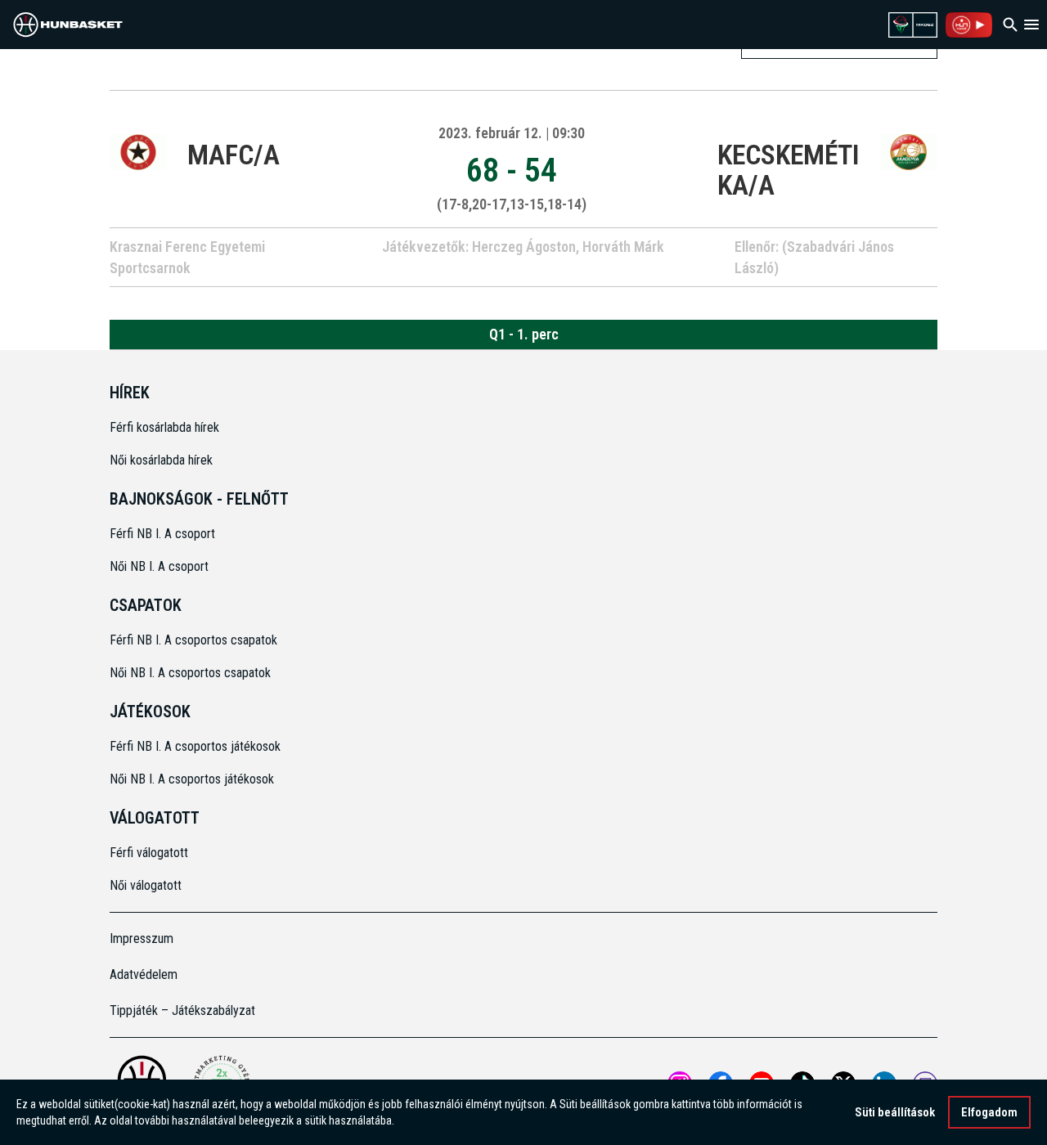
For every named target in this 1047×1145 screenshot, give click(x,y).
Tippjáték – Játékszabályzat (182, 1010)
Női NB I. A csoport (159, 566)
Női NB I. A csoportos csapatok (192, 672)
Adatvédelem (143, 974)
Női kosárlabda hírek (161, 460)
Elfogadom (989, 1112)
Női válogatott (146, 885)
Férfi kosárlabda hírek (164, 427)
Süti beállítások (895, 1112)
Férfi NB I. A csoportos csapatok (195, 640)
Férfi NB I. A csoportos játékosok (195, 746)
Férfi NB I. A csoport (162, 533)
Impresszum (141, 938)
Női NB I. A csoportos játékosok (192, 779)
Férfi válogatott (149, 852)
